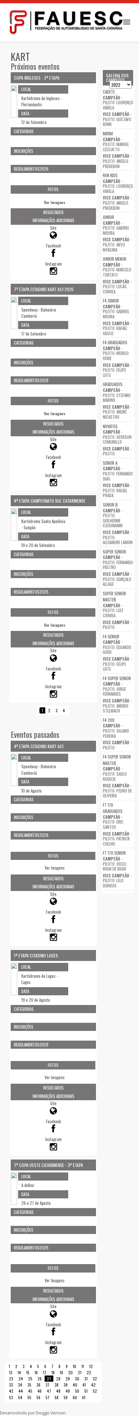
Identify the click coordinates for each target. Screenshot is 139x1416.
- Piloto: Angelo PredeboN (117, 161)
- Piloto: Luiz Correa (113, 610)
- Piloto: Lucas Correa (117, 286)
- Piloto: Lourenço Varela (118, 102)
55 (29, 1397)
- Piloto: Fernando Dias (118, 473)
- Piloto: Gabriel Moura (116, 228)
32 (95, 1378)
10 (74, 1366)
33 (11, 1384)
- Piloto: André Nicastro (117, 412)
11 (82, 1366)
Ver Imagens (54, 202)
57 (47, 1397)
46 (39, 1391)
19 (61, 1372)
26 (39, 1378)
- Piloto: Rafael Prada (117, 490)
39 (66, 1384)
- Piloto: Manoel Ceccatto (116, 144)
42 (93, 1384)
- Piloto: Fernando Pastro (118, 562)
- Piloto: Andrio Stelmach (117, 705)
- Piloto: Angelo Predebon (117, 202)
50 (77, 1391)
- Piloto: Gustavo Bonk (117, 119)
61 (83, 1397)
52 (95, 1391)
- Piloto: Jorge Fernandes (114, 688)
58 (57, 1397)
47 (49, 1391)
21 (79, 1372)
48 (58, 1391)
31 (86, 1378)
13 (10, 1372)
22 (89, 1372)
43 (11, 1391)
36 (38, 1384)
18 (53, 1372)
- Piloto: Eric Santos (113, 822)
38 (57, 1384)
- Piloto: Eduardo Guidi (117, 647)
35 (29, 1384)
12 (91, 1366)
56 (38, 1397)
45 (30, 1391)
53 (11, 1397)
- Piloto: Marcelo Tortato (117, 269)
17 (44, 1372)
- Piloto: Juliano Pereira (116, 730)
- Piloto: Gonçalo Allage (117, 579)
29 (68, 1378)
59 (66, 1397)
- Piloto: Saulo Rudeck (115, 773)
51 (86, 1391)
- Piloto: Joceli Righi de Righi (114, 863)
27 (49, 1378)
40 (75, 1384)
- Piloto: (117, 451)
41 (84, 1384)
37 (47, 1384)
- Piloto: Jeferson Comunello (117, 436)
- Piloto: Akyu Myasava (117, 244)
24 (20, 1378)
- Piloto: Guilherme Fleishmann (113, 518)
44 (20, 1391)
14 (19, 1372)
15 (27, 1372)
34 (20, 1384)
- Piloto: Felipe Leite (117, 370)
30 (77, 1378)
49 (68, 1391)
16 (36, 1372)
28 (58, 1378)
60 (75, 1397)
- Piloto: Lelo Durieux (117, 880)
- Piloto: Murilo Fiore (116, 353)
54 (20, 1397)
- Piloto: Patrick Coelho (117, 838)
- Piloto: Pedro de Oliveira (117, 790)
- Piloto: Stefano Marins (117, 395)
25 (30, 1378)
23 (11, 1378)
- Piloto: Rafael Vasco (117, 328)
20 (70, 1372)
